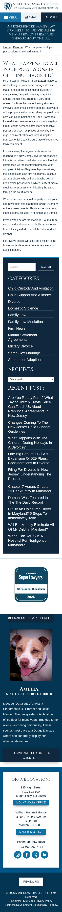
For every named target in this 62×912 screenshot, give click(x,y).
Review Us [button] (31, 881)
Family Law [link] (17, 315)
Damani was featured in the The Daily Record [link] (28, 500)
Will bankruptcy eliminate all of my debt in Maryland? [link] (31, 527)
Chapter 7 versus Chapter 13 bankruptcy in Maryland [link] (29, 488)
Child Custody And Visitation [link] (31, 288)
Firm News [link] (16, 328)
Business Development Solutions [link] (24, 905)
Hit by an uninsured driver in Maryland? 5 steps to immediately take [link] (29, 513)
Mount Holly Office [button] (31, 802)
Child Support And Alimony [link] (29, 295)
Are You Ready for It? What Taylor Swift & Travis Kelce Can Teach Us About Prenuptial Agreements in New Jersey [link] (30, 407)
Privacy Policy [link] (44, 901)
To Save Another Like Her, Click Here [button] (31, 756)
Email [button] (32, 17)
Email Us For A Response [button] (31, 618)
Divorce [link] (52, 80)
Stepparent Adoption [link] (24, 360)
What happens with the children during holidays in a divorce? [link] (30, 442)
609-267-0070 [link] (35, 842)
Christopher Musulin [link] (18, 80)
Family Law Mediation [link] (25, 322)
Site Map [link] (28, 901)
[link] (31, 9)
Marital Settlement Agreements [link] (22, 337)
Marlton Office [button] (31, 832)
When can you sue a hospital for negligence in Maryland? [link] (29, 540)
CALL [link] (54, 17)
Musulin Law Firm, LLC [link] (28, 893)
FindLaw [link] (53, 905)
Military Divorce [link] (20, 346)
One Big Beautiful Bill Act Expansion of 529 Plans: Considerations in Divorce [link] (28, 458)
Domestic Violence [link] (23, 308)
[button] (10, 16)
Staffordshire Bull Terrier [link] (29, 694)
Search (46, 267)
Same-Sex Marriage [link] (24, 353)
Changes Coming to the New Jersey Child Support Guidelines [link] (29, 427)
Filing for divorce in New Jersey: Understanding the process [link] (29, 474)
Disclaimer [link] (15, 901)
